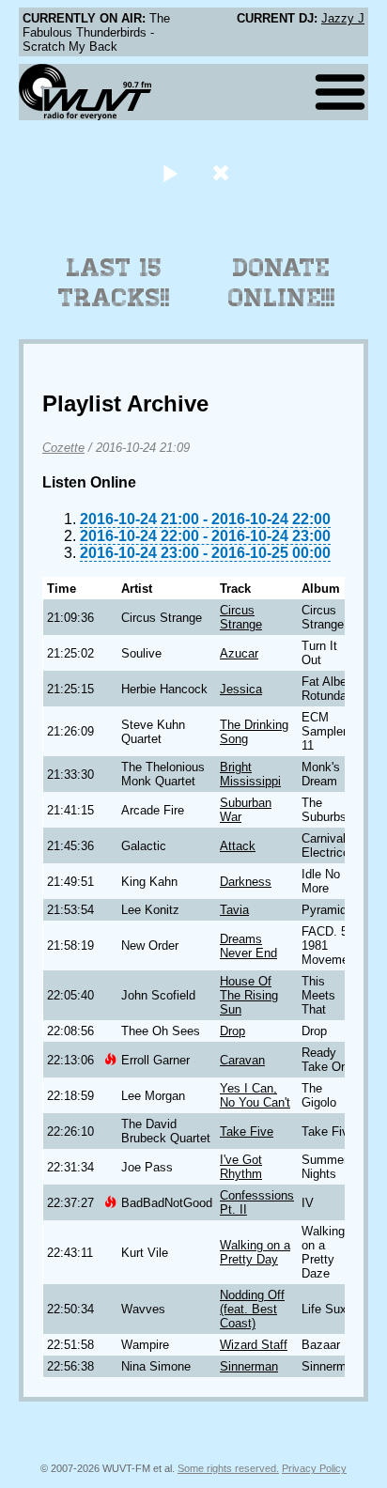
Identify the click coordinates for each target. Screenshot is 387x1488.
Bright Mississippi (250, 774)
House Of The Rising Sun (249, 995)
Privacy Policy (314, 1468)
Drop (232, 1031)
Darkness (245, 882)
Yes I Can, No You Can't (255, 1095)
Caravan (242, 1060)
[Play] (169, 172)
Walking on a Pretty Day (255, 1252)
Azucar (239, 653)
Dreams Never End (248, 946)
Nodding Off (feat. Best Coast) (252, 1309)
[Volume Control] (223, 172)
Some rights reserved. (228, 1468)
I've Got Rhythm (241, 1167)
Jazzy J (342, 18)
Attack (237, 846)
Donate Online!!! (281, 283)
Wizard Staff (253, 1345)
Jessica (241, 689)
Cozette (63, 448)
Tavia (234, 910)
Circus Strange (241, 617)
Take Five (246, 1131)
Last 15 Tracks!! (114, 283)
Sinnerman (249, 1366)
